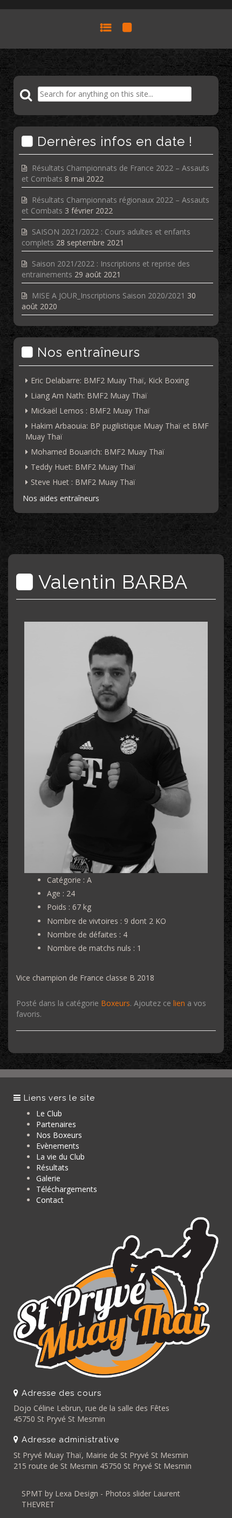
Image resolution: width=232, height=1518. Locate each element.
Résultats (52, 1167)
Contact (50, 1200)
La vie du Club (60, 1156)
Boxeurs (115, 1003)
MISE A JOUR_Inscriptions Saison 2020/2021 (108, 295)
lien (179, 1003)
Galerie (48, 1178)
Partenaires (56, 1124)
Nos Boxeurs (59, 1135)
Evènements (57, 1146)
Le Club (49, 1113)
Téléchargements (66, 1189)
